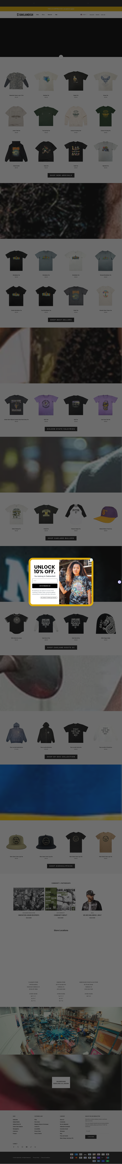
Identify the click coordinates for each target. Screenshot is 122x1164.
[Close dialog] (91, 559)
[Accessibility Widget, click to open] (119, 582)
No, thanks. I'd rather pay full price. (49, 597)
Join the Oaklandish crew (44, 585)
